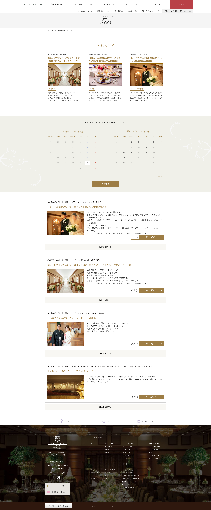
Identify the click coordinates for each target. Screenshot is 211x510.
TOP (92, 443)
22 (124, 158)
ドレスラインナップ (155, 446)
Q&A (108, 11)
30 (95, 163)
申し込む (151, 237)
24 (139, 158)
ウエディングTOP (51, 30)
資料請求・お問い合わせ (131, 478)
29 (88, 163)
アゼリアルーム (128, 458)
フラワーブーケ (154, 449)
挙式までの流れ (133, 11)
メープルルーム (128, 461)
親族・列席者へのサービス (151, 11)
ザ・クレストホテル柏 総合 (59, 506)
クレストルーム (128, 446)
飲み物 (93, 478)
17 (139, 152)
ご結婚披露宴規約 (129, 487)
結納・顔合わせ (119, 11)
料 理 (92, 4)
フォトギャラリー (109, 4)
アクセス (91, 11)
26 (154, 158)
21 (116, 158)
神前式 (107, 449)
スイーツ (94, 476)
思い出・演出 (153, 458)
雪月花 (125, 464)
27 (161, 158)
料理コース (94, 473)
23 (131, 158)
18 (146, 152)
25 (146, 158)
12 (154, 147)
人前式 (107, 452)
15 (124, 152)
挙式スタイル (56, 4)
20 (161, 152)
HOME (82, 11)
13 (161, 147)
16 (131, 152)
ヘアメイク (152, 452)
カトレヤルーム (128, 455)
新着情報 (100, 11)
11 (146, 147)
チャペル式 (108, 446)
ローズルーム (127, 452)
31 (50, 168)
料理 (92, 470)
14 (116, 152)
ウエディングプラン (158, 4)
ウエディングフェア (181, 4)
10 (139, 147)
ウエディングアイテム (133, 4)
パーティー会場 (76, 4)
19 (154, 152)
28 (116, 163)
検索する (105, 184)
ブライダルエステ (155, 455)
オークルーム (127, 449)
